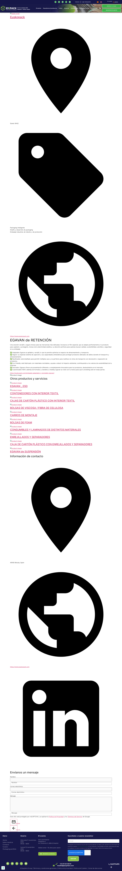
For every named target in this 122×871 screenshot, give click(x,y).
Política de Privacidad (56, 817)
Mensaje (13, 796)
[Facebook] (63, 2)
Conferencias (74, 8)
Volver (16, 830)
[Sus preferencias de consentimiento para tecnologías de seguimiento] (3, 868)
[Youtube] (70, 2)
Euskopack (17, 17)
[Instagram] (66, 2)
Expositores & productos (50, 8)
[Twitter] (59, 2)
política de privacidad (82, 846)
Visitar (60, 8)
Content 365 (93, 8)
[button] (100, 8)
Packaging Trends (84, 8)
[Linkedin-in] (55, 2)
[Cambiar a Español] (97, 2)
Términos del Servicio (75, 817)
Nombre (13, 777)
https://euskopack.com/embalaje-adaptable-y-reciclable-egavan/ (32, 373)
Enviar (16, 823)
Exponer (66, 8)
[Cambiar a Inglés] (101, 2)
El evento (38, 8)
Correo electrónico (16, 786)
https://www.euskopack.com (19, 336)
